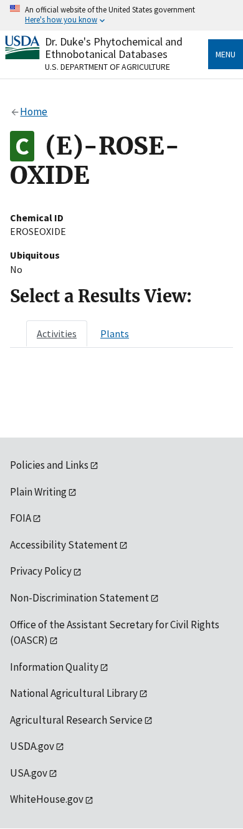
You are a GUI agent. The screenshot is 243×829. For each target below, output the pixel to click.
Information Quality (54, 667)
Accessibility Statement (64, 545)
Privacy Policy (41, 571)
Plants (114, 333)
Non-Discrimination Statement (79, 598)
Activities (57, 333)
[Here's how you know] (121, 15)
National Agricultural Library (74, 693)
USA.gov (28, 773)
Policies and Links (49, 465)
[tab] (56, 333)
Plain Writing (38, 492)
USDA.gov (32, 746)
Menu (226, 54)
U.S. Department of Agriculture (107, 66)
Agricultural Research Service (76, 720)
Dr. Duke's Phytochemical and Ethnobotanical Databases (114, 47)
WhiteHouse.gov (46, 799)
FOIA (20, 518)
